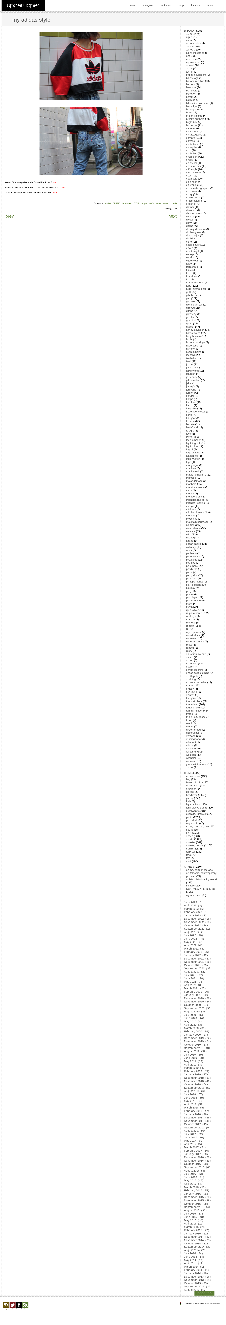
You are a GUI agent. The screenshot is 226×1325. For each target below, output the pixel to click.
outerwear (192, 810)
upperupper (192, 732)
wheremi (191, 742)
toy (188, 858)
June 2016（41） (195, 1177)
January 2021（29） (196, 994)
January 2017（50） (196, 1154)
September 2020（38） (198, 1008)
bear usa (191, 87)
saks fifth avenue (196, 654)
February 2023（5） (196, 912)
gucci (189, 323)
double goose (193, 232)
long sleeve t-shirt (196, 807)
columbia (191, 185)
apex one (191, 59)
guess (189, 326)
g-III (188, 292)
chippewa (191, 163)
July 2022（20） (194, 935)
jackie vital (192, 367)
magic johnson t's (196, 474)
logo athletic (193, 452)
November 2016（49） (198, 1160)
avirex (189, 71)
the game (191, 698)
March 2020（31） (195, 1028)
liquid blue (192, 446)
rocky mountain (195, 641)
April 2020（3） (194, 1024)
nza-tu (189, 540)
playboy (190, 587)
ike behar (191, 358)
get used (191, 301)
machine (191, 468)
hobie (189, 339)
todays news (193, 707)
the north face (194, 701)
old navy (191, 547)
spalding (191, 679)
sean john (191, 663)
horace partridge (195, 342)
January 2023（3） (196, 915)
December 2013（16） (198, 1276)
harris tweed (193, 333)
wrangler (191, 757)
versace (190, 736)
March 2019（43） (195, 1067)
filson (189, 273)
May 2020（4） (193, 1021)
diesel (189, 219)
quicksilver (192, 610)
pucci (189, 603)
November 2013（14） (198, 1279)
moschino (191, 518)
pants (158, 203)
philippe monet (194, 581)
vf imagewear (194, 739)
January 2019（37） (196, 1074)
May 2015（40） (194, 1220)
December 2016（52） (198, 1157)
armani (190, 65)
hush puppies (193, 351)
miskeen (191, 509)
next (172, 216)
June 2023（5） (194, 902)
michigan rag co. (195, 499)
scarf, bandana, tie (197, 826)
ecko (189, 241)
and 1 (189, 55)
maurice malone (195, 487)
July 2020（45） (194, 1014)
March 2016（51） (195, 1187)
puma (189, 606)
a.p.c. (189, 37)
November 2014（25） (198, 1240)
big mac (190, 100)
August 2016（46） (196, 1170)
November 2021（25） (198, 961)
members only (194, 496)
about (210, 5)
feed (25, 1306)
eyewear (191, 788)
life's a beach (193, 440)
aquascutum (193, 62)
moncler (190, 515)
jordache (191, 389)
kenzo (189, 405)
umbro (189, 726)
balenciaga (192, 78)
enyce (189, 248)
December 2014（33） (198, 1236)
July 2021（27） (194, 975)
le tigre (190, 430)
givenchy (191, 314)
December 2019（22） (198, 1038)
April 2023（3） (194, 905)
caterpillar (192, 147)
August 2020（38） (196, 1011)
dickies (190, 216)
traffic (189, 713)
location (195, 5)
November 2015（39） (198, 1200)
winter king (192, 751)
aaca (189, 40)
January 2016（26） (196, 1193)
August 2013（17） (196, 1289)
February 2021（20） (197, 991)
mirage (190, 506)
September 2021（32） (198, 968)
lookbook (166, 5)
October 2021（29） (196, 965)
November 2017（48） (198, 1120)
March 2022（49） (195, 948)
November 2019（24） (198, 1041)
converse (191, 191)
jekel (189, 383)
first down (191, 276)
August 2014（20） (196, 1250)
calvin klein (192, 131)
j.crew (189, 364)
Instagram (6, 1306)
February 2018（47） (197, 1110)
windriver (191, 748)
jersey (189, 798)
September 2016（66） (198, 1167)
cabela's (191, 128)
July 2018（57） (194, 1094)
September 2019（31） (198, 1048)
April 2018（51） (194, 1104)
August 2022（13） (196, 932)
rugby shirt (192, 823)
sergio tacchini (194, 669)
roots (189, 644)
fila (188, 270)
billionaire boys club (197, 103)
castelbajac (192, 144)
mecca (190, 493)
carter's (190, 140)
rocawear (191, 638)
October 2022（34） (196, 925)
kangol (144, 203)
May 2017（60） (194, 1140)
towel (189, 854)
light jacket (192, 804)
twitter (13, 1306)
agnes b (190, 49)
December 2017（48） (198, 1117)
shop (181, 5)
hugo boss (192, 345)
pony (189, 591)
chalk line (191, 153)
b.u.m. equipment (196, 74)
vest (188, 861)
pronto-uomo (193, 600)
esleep (190, 254)
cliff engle (191, 169)
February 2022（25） (197, 951)
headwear (127, 203)
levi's (151, 203)
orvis (189, 550)
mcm (189, 490)
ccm (188, 150)
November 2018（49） (198, 1081)
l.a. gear (191, 418)
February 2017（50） (197, 1150)
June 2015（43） (195, 1217)
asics (189, 68)
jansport (190, 373)
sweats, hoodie (170, 203)
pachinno (191, 553)
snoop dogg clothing (197, 672)
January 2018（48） (196, 1114)
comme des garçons (198, 188)
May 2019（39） (194, 1061)
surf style (191, 691)
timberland (192, 704)
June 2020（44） (195, 1018)
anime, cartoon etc (197, 870)
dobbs (189, 225)
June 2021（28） (195, 978)
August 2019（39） (196, 1051)
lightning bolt (193, 443)
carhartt (190, 137)
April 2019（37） (194, 1064)
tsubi (189, 723)
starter (190, 685)
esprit (189, 257)
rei (187, 628)
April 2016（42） (194, 1183)
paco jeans (192, 556)
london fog (192, 455)
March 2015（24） (195, 1226)
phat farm (191, 578)
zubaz (189, 767)
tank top (190, 851)
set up (189, 829)
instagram (148, 5)
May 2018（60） (194, 1101)
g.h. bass (191, 295)
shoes (189, 836)
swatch (190, 695)
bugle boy (191, 122)
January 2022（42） (196, 955)
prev (9, 216)
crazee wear (193, 197)
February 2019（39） (197, 1071)
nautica (190, 525)
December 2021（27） (198, 958)
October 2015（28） (196, 1203)
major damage (194, 481)
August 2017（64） (196, 1130)
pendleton (191, 569)
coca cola (191, 178)
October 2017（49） (196, 1124)
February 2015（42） (197, 1230)
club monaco (193, 172)
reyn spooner (193, 632)
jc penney (191, 377)
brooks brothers (195, 119)
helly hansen (193, 336)
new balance (193, 528)
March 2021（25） (195, 988)
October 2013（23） (196, 1283)
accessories (193, 776)
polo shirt (191, 820)
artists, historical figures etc (202, 879)
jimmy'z (190, 386)
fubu (188, 285)
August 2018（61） (196, 1091)
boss (189, 112)
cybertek (191, 203)
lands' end (192, 427)
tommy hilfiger (194, 710)
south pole (192, 676)
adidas (108, 203)
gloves (190, 791)
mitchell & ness (195, 512)
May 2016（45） (194, 1180)
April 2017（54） (194, 1144)
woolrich (191, 754)
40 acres (191, 34)
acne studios (193, 43)
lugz (188, 462)
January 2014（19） (196, 1273)
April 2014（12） (194, 1263)
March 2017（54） (195, 1147)
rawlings (191, 616)
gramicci (191, 320)
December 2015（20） (198, 1197)
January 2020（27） (196, 1034)
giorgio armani (194, 304)
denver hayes (194, 213)
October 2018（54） (196, 1084)
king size (191, 408)
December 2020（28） (198, 998)
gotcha (190, 317)
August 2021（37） (196, 971)
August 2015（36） (196, 1210)
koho (189, 414)
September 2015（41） (198, 1207)
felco (189, 263)
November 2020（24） (198, 1001)
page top (204, 1293)
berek (189, 96)
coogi (189, 194)
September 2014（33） (198, 1246)
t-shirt (189, 848)
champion (191, 156)
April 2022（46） (194, 945)
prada (189, 594)
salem (189, 657)
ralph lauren (193, 613)
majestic (191, 477)
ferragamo (192, 266)
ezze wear (192, 260)
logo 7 (189, 449)
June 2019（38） (195, 1057)
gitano (189, 310)
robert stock (193, 635)
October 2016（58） (196, 1163)
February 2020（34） (197, 1031)
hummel (190, 348)
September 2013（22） (198, 1286)
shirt (188, 832)
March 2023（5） (195, 908)
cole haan (191, 181)
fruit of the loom (195, 282)
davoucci (191, 210)
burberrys (191, 125)
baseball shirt (194, 782)
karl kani (191, 402)
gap (188, 298)
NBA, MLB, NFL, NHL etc (200, 888)
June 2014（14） (195, 1256)
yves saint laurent (196, 764)
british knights (194, 115)
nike (188, 534)
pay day (190, 562)
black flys (191, 106)
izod (188, 361)
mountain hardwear (197, 521)
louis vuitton (193, 458)
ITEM (136, 203)
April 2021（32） (194, 984)
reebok (190, 625)
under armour (194, 729)
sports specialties (196, 682)
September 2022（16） (198, 928)
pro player (192, 597)
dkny (189, 222)
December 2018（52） (198, 1077)
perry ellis (192, 575)
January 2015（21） (196, 1233)
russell (190, 647)
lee (188, 433)
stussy (190, 688)
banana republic (195, 81)
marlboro (191, 484)
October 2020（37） (196, 1004)
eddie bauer (193, 244)
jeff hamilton (193, 380)
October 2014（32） (196, 1243)
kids (188, 801)
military (190, 885)
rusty (189, 651)
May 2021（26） (194, 981)
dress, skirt (192, 785)
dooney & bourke (196, 229)
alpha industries (195, 52)
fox (188, 279)
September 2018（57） (198, 1087)
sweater (190, 842)
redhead (190, 622)
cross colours (194, 200)
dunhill (190, 238)
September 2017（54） (198, 1127)
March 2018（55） (195, 1107)
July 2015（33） (194, 1213)
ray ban (190, 619)
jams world (192, 370)
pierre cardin (193, 584)
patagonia (191, 559)
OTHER (189, 866)
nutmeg (190, 537)
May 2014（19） (194, 1260)
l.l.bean (190, 421)
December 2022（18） (198, 918)
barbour (190, 84)
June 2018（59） (195, 1097)
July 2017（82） (194, 1134)
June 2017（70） (195, 1137)
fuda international (196, 288)
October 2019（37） (196, 1044)
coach (189, 175)
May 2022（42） (194, 942)
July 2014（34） (194, 1253)
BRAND (116, 203)
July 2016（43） (194, 1173)
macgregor (192, 465)
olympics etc (193, 895)
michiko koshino (195, 502)
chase (189, 159)
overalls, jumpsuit (196, 813)
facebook (19, 1306)
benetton (191, 93)
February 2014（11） (197, 1269)
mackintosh (192, 471)
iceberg (190, 355)
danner (190, 207)
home (132, 5)
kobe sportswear (195, 411)
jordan (189, 392)
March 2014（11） (195, 1266)
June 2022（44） (195, 938)
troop (189, 720)
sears (189, 666)
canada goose (194, 134)
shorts (189, 839)
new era (190, 531)
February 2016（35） (197, 1190)
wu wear (191, 761)
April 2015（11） (194, 1223)
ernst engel (192, 251)
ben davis (191, 90)
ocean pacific (193, 543)
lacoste (190, 424)
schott (189, 660)
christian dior (193, 166)
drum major (192, 235)
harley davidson (195, 329)
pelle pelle (192, 566)
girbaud (190, 307)
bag (188, 779)
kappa (189, 399)
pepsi (189, 572)
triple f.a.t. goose (196, 717)
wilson (189, 745)
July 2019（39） (194, 1054)
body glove (192, 109)
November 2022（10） (198, 922)
